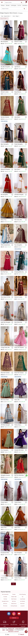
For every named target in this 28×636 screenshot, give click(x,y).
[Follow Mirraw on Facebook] (9, 613)
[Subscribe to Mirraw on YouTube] (19, 613)
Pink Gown (5, 605)
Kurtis (19, 5)
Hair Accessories (5, 594)
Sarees (8, 5)
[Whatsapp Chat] (26, 475)
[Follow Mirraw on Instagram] (14, 613)
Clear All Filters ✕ (4, 18)
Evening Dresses (14, 605)
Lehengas (13, 5)
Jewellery (24, 5)
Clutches (5, 598)
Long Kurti (22, 605)
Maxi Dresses (13, 598)
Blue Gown (22, 603)
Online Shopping (22, 594)
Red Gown (14, 601)
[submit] (24, 8)
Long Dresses (22, 598)
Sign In (14, 617)
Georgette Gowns (5, 601)
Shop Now (8, 38)
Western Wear (14, 596)
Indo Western (22, 601)
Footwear (5, 596)
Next (13, 583)
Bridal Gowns (13, 603)
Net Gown (5, 603)
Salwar (3, 5)
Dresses (13, 594)
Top (22, 596)
